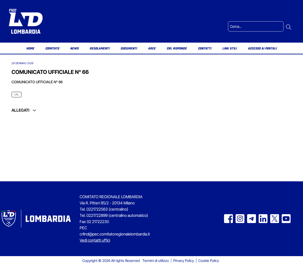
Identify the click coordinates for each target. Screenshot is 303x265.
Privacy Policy (183, 260)
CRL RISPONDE (177, 48)
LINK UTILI (229, 48)
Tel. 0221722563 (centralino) (104, 209)
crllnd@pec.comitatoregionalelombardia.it (115, 234)
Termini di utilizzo (155, 260)
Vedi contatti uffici (95, 240)
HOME (30, 48)
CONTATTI (204, 48)
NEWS (74, 48)
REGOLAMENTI (100, 48)
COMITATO (52, 48)
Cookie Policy (208, 260)
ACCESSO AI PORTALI (262, 48)
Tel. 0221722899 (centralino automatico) (114, 215)
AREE (152, 48)
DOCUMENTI (129, 48)
